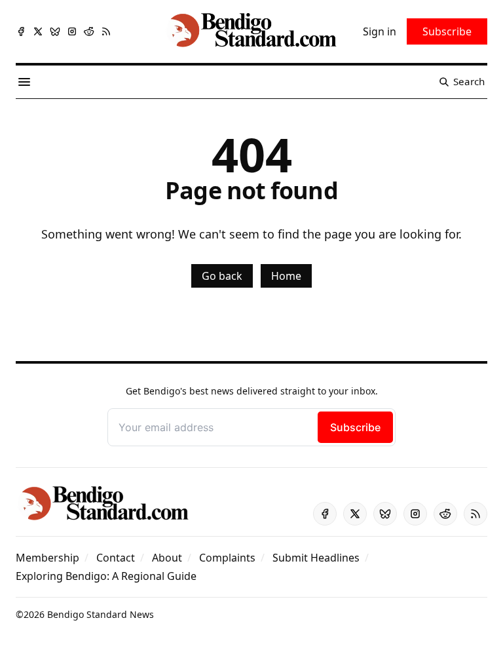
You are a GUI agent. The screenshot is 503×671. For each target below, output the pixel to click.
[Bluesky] (55, 31)
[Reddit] (89, 31)
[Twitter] (38, 31)
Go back (222, 276)
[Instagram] (72, 31)
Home (286, 276)
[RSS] (106, 31)
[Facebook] (21, 31)
